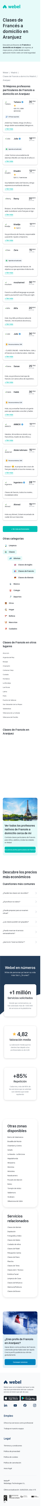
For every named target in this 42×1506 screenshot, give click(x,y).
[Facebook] (25, 1405)
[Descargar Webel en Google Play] (29, 1398)
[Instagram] (35, 1405)
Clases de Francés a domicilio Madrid (19, 76)
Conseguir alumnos (20, 1362)
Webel (5, 72)
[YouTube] (15, 1405)
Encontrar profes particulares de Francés (20, 850)
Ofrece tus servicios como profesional (18, 1423)
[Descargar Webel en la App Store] (12, 1398)
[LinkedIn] (5, 1405)
